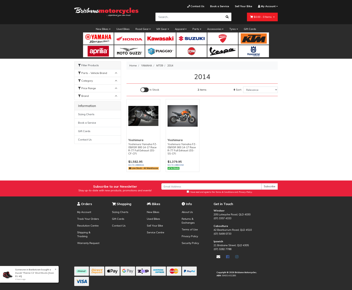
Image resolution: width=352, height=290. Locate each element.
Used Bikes (123, 29)
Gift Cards (250, 29)
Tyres (232, 29)
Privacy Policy (190, 236)
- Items (263, 17)
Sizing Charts (86, 114)
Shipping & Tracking (83, 234)
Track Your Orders (88, 218)
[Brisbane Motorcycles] (106, 12)
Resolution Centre (88, 225)
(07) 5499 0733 (222, 233)
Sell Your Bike (155, 225)
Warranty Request (88, 243)
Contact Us (85, 139)
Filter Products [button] (90, 65)
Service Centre (155, 232)
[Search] (227, 17)
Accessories (214, 29)
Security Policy (190, 243)
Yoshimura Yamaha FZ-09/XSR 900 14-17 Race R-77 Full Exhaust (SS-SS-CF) (182, 149)
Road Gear (142, 29)
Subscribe (269, 186)
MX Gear (162, 29)
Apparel (180, 29)
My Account (84, 212)
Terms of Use (190, 229)
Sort (238, 89)
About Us (187, 212)
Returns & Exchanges (188, 220)
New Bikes (102, 29)
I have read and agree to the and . (220, 192)
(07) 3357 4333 (222, 218)
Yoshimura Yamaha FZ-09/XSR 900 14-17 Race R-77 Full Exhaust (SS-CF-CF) (142, 149)
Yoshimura (135, 140)
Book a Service (87, 122)
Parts (195, 29)
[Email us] (218, 256)
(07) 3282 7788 (222, 249)
